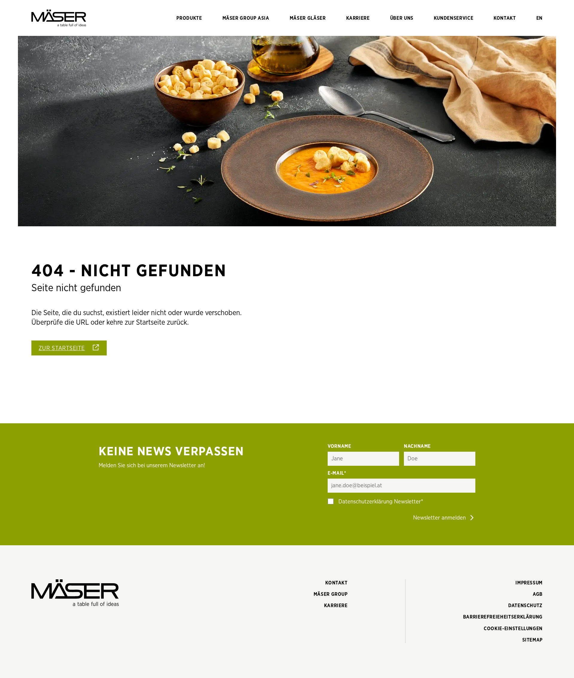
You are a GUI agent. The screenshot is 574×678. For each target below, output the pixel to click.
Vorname (339, 446)
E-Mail (337, 473)
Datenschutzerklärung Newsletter (379, 502)
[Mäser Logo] (58, 18)
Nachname (417, 446)
